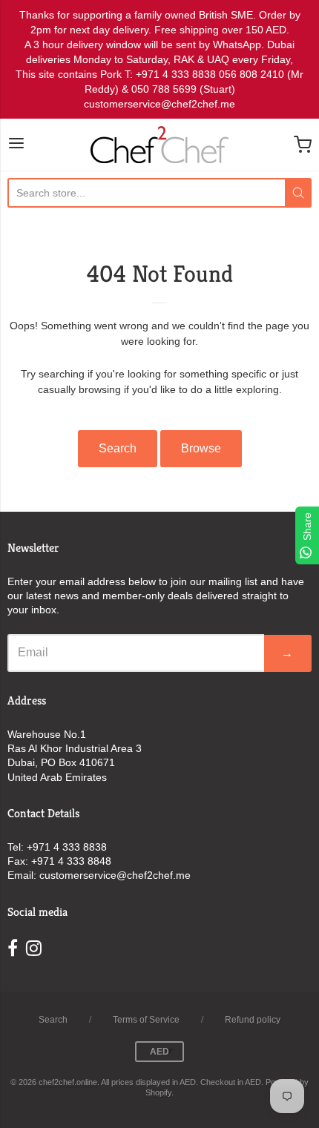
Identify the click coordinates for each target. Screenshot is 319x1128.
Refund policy (252, 1020)
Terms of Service (146, 1020)
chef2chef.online (68, 1082)
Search (118, 448)
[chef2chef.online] (159, 144)
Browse (201, 448)
